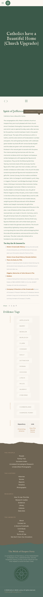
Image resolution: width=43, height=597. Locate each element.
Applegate (24, 320)
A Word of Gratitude (21, 526)
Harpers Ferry (26, 413)
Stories (21, 479)
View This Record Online (33, 430)
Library (21, 505)
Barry (22, 326)
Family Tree (21, 459)
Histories (21, 476)
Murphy (23, 389)
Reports (21, 482)
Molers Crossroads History (16, 247)
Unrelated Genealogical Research (21, 464)
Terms (19, 592)
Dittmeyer (24, 360)
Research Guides (22, 500)
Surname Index (21, 461)
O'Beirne (24, 395)
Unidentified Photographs (21, 467)
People (21, 456)
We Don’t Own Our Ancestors (21, 537)
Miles (22, 383)
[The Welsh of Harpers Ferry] (7, 3)
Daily (22, 355)
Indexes (21, 508)
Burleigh (24, 337)
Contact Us (22, 523)
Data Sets (21, 511)
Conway (23, 349)
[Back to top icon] (39, 593)
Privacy (21, 531)
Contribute (22, 529)
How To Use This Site (21, 497)
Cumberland (25, 407)
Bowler (23, 332)
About (21, 520)
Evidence (21, 503)
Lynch (22, 378)
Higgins (23, 372)
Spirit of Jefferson (13, 111)
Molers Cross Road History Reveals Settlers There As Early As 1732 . (21, 258)
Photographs (21, 487)
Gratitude (7, 592)
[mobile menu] (2, 3)
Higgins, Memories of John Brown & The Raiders (20, 274)
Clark (22, 343)
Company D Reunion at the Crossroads (20, 289)
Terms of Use (21, 534)
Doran (23, 366)
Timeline (21, 485)
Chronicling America (21, 430)
